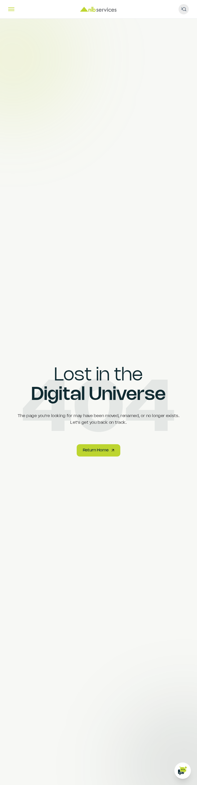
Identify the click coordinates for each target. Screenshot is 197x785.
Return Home (96, 450)
